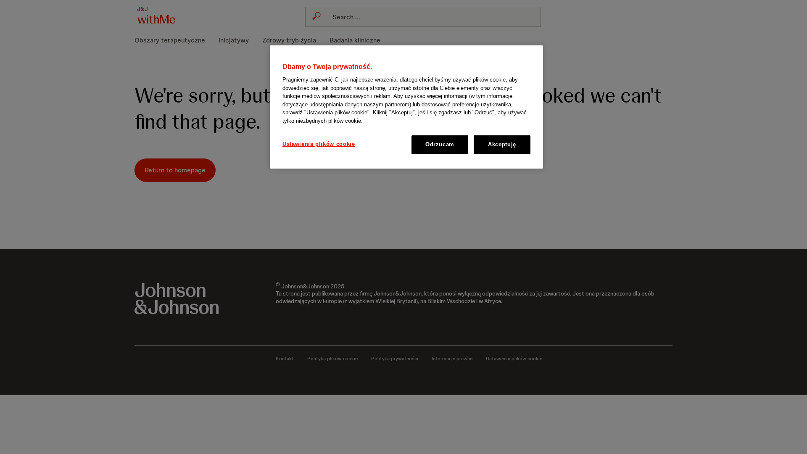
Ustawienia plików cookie (318, 144)
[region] (406, 107)
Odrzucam (439, 144)
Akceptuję (502, 144)
